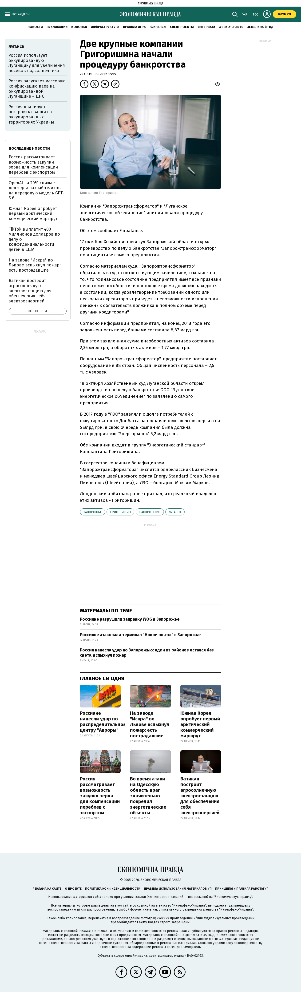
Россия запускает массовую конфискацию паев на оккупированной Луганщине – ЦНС (37, 88)
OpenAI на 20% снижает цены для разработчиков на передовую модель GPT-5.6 (36, 190)
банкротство (149, 512)
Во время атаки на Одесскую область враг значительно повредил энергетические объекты (148, 795)
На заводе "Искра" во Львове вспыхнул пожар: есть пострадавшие (149, 724)
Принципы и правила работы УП (242, 888)
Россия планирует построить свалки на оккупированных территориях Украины (31, 114)
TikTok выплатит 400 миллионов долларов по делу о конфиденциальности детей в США (34, 239)
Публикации (57, 27)
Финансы (158, 27)
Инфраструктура (105, 27)
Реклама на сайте (46, 888)
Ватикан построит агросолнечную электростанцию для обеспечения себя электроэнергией (200, 795)
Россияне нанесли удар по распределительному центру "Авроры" (104, 721)
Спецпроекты (182, 27)
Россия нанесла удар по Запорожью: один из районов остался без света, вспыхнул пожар (147, 652)
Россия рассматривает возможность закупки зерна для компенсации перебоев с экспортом (100, 795)
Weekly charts (231, 27)
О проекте (73, 888)
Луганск (175, 512)
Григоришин (120, 512)
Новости (35, 27)
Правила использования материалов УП (178, 888)
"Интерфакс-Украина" (189, 906)
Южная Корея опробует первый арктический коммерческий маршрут (200, 724)
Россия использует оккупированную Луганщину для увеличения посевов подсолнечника (36, 63)
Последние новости (29, 148)
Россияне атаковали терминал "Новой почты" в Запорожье (140, 634)
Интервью (206, 27)
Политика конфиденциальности (112, 888)
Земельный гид (260, 27)
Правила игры (135, 27)
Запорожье (92, 512)
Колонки (79, 27)
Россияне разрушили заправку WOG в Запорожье (129, 619)
